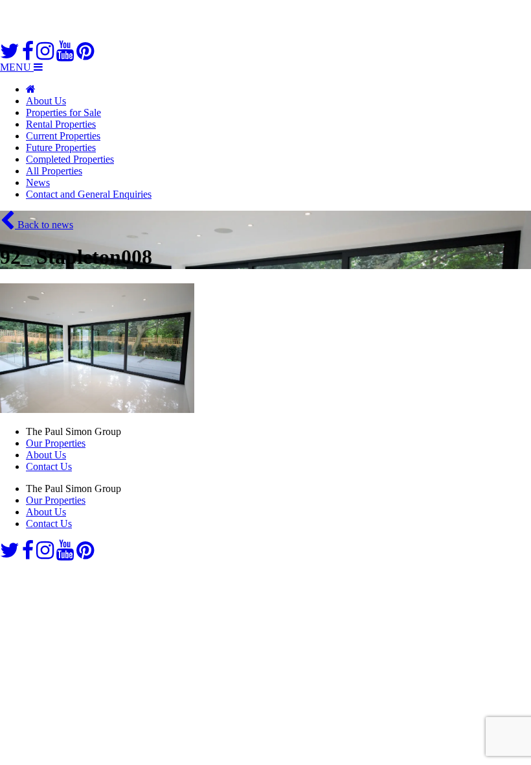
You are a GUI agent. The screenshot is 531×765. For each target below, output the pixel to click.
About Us (46, 100)
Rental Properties (61, 124)
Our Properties (55, 443)
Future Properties (61, 147)
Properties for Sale (63, 112)
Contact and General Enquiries (89, 194)
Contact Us (49, 466)
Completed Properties (70, 159)
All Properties (54, 170)
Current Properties (63, 135)
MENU (17, 67)
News (38, 182)
